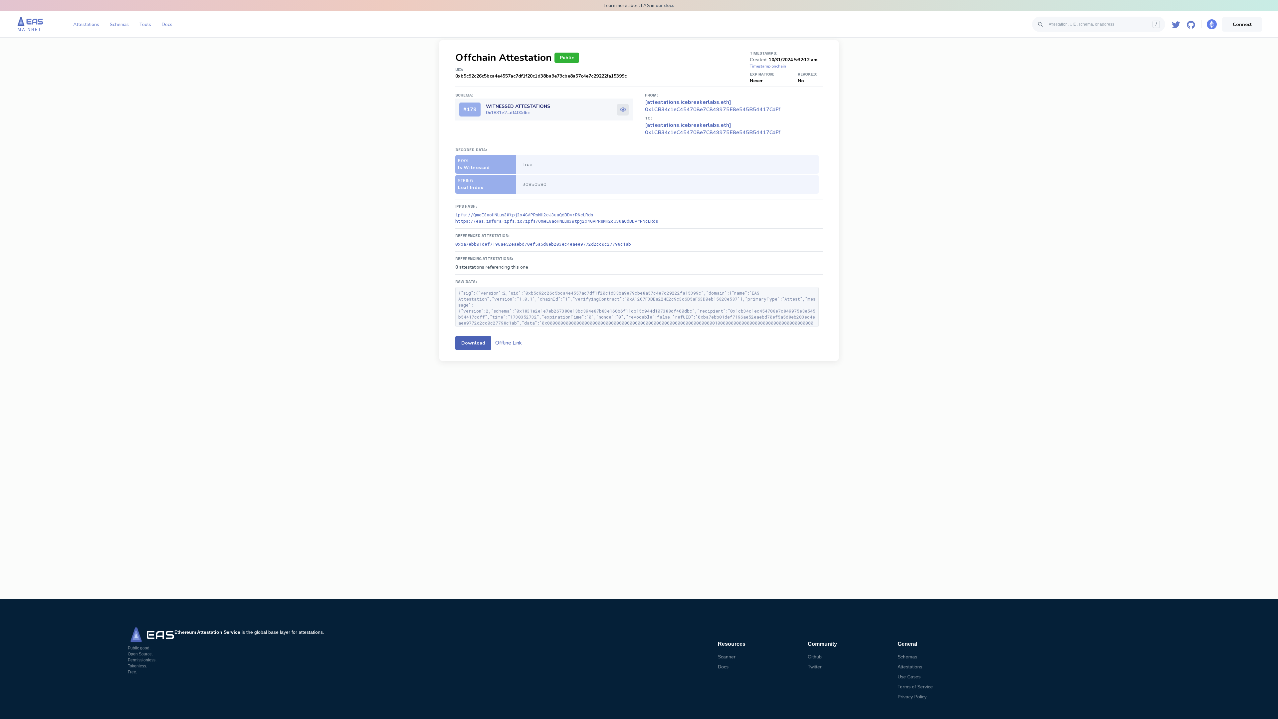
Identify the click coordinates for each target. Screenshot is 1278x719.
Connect (1242, 24)
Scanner (727, 656)
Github (815, 656)
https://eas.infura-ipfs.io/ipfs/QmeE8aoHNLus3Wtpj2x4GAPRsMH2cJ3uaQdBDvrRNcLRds (556, 221)
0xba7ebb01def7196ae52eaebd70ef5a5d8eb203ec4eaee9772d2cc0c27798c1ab (543, 244)
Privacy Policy (912, 696)
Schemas (119, 24)
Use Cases (909, 676)
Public (567, 58)
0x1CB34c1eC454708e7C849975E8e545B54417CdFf (712, 128)
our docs (665, 6)
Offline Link (508, 343)
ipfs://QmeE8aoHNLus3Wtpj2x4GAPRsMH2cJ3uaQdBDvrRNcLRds (524, 215)
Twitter (815, 666)
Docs (167, 24)
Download (473, 343)
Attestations (86, 24)
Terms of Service (915, 686)
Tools (145, 24)
